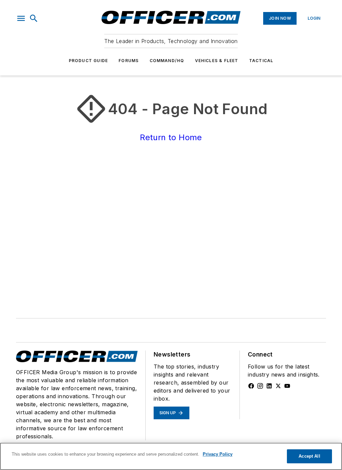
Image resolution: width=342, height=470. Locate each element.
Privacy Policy (217, 454)
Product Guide (88, 60)
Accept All (309, 456)
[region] (171, 456)
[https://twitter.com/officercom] (278, 386)
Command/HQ (167, 60)
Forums (129, 60)
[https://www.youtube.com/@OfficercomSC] (287, 386)
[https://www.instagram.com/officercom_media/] (260, 386)
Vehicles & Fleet (216, 60)
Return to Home (171, 137)
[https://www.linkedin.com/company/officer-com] (269, 386)
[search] (34, 18)
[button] (21, 18)
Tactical (261, 60)
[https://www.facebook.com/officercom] (251, 386)
